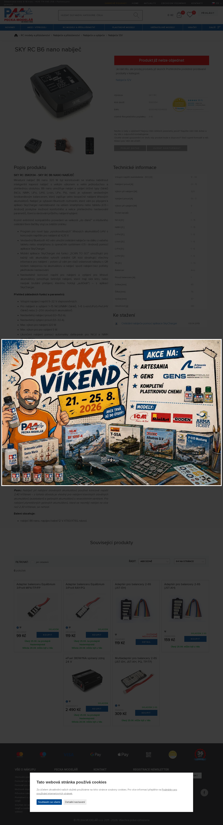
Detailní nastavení (75, 802)
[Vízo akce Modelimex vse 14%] (111, 412)
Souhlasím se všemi (49, 802)
